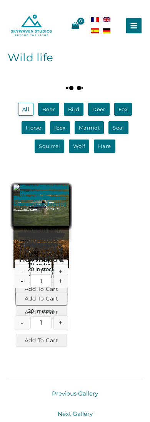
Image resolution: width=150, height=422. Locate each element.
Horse (33, 128)
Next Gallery (75, 414)
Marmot (89, 128)
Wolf (79, 146)
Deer (98, 109)
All (25, 109)
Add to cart (41, 340)
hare (104, 146)
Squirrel (49, 146)
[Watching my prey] (41, 205)
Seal (118, 128)
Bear (48, 109)
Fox (123, 109)
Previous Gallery (75, 393)
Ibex (60, 128)
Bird (74, 109)
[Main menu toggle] (134, 25)
